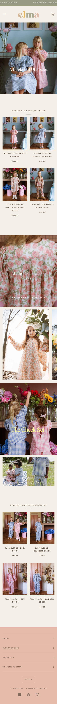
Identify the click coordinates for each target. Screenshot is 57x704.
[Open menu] (7, 14)
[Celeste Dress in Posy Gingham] (15, 133)
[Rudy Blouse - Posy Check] (15, 528)
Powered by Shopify (36, 688)
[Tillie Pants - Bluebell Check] (42, 579)
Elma (15, 688)
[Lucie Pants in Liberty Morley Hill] (42, 184)
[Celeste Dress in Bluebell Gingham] (42, 133)
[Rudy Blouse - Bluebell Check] (42, 528)
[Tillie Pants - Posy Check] (15, 579)
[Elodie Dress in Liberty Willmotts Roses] (15, 184)
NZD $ (27, 679)
